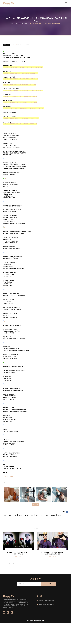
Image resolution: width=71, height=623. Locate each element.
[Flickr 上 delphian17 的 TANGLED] (6, 178)
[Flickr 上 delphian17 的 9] (4, 343)
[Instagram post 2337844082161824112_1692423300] (59, 494)
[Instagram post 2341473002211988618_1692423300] (27, 494)
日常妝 (26, 515)
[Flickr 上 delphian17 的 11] (4, 384)
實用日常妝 (6, 44)
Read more (20, 556)
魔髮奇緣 (59, 515)
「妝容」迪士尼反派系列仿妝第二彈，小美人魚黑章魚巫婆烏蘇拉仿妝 (20, 124)
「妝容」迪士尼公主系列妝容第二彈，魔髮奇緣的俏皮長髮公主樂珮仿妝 (20, 73)
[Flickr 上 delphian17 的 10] (4, 362)
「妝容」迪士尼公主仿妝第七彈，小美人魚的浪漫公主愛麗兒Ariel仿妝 (20, 102)
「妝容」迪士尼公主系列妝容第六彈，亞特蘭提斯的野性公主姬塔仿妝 (20, 96)
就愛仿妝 (8, 535)
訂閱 (50, 583)
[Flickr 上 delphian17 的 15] (4, 449)
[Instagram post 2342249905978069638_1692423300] (11, 494)
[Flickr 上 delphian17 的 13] (4, 425)
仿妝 (5, 515)
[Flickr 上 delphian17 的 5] (4, 227)
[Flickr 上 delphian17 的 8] (4, 321)
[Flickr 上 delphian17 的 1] (4, 51)
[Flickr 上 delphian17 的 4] (4, 202)
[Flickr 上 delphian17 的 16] (4, 461)
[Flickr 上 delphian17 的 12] (4, 403)
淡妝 (37, 515)
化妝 (15, 515)
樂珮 (32, 515)
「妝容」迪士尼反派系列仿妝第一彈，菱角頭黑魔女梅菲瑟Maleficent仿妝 (21, 118)
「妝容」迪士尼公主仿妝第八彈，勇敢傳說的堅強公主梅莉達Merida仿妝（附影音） (23, 108)
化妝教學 (20, 515)
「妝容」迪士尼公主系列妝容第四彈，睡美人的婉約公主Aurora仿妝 (19, 85)
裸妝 (41, 515)
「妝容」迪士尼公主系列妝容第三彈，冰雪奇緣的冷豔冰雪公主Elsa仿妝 (20, 79)
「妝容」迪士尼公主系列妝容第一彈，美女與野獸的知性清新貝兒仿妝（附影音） (23, 67)
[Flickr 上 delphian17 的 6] (4, 253)
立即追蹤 (36, 504)
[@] (7, 483)
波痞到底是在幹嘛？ (8, 476)
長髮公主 (53, 515)
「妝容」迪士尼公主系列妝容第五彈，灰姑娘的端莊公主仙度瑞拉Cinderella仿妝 (23, 90)
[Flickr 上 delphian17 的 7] (4, 290)
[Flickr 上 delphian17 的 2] (4, 159)
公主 (10, 515)
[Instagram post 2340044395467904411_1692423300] (43, 494)
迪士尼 (47, 515)
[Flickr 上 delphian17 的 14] (4, 435)
